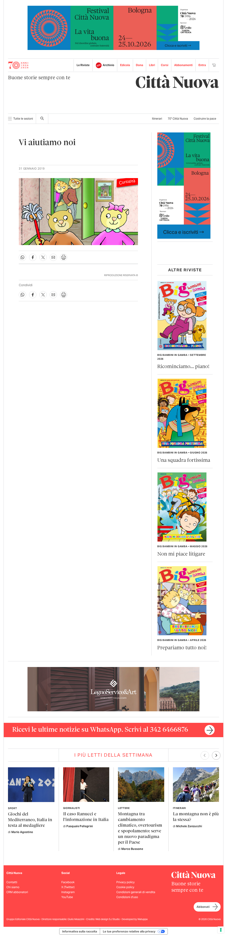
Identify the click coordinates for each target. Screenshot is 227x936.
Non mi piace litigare (181, 554)
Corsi (164, 65)
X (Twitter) (67, 887)
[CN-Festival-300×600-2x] (184, 185)
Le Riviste (83, 65)
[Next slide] (216, 755)
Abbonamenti (183, 65)
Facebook (67, 882)
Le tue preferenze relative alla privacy (129, 931)
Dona (139, 65)
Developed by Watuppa (135, 919)
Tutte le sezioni (23, 118)
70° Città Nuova (178, 118)
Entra (202, 65)
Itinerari (157, 118)
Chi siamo (12, 887)
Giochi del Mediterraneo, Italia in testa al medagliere (30, 820)
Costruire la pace (205, 118)
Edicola (125, 65)
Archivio (108, 65)
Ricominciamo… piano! (183, 366)
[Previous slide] (205, 755)
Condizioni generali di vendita (135, 892)
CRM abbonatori (17, 892)
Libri (152, 65)
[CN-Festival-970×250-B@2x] (113, 27)
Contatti (11, 882)
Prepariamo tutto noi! (182, 648)
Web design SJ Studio (107, 919)
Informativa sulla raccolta (79, 931)
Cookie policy (125, 887)
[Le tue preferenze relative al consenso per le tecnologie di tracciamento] (220, 929)
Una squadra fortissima (183, 460)
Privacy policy (125, 882)
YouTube (67, 897)
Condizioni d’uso (127, 897)
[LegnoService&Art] (113, 689)
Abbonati (203, 907)
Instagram (68, 892)
